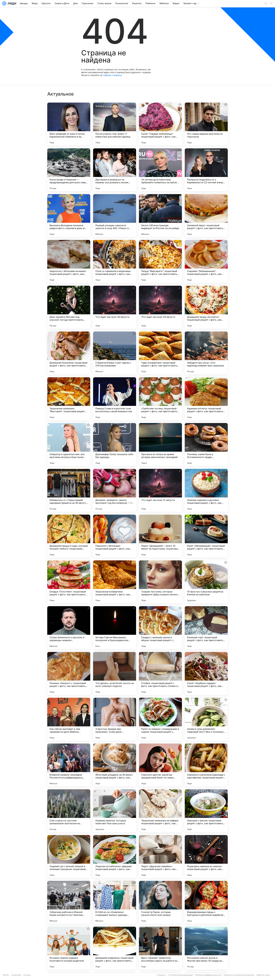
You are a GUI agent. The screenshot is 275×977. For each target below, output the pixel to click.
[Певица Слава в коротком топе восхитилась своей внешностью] (114, 398)
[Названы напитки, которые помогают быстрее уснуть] (114, 810)
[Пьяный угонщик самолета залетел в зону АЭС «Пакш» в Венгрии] (114, 215)
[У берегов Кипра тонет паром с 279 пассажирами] (114, 352)
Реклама (27, 975)
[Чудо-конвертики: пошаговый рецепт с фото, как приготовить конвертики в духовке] (160, 352)
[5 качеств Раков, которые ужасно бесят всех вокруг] (160, 902)
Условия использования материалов (239, 975)
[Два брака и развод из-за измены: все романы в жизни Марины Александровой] (114, 169)
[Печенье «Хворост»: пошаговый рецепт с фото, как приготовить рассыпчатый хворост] (68, 673)
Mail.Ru (6, 975)
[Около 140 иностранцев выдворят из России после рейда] (160, 215)
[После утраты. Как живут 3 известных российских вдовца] (114, 124)
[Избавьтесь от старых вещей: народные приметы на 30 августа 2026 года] (68, 490)
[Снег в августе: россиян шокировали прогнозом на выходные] (68, 810)
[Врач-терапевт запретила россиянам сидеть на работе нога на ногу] (160, 948)
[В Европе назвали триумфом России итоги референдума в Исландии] (68, 765)
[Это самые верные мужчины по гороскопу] (206, 124)
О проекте (161, 975)
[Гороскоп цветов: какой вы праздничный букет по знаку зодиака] (160, 765)
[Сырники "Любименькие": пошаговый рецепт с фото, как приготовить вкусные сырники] (206, 261)
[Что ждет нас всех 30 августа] (114, 307)
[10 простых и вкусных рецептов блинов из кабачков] (206, 581)
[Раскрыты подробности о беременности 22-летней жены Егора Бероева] (206, 169)
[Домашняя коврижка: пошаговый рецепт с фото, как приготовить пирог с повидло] (114, 948)
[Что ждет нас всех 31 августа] (160, 490)
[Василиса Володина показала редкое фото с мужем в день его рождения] (68, 215)
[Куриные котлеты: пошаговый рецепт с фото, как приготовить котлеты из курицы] (206, 398)
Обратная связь (263, 975)
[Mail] (4, 3)
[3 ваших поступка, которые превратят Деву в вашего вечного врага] (160, 581)
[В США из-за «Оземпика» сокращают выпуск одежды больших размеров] (114, 902)
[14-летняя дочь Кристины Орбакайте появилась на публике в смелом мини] (160, 169)
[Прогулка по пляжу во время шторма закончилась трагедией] (160, 444)
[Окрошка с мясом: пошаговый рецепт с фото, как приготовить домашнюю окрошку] (206, 810)
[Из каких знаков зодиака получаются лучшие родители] (68, 948)
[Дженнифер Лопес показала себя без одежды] (114, 444)
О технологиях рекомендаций (180, 975)
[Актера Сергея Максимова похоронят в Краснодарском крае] (114, 627)
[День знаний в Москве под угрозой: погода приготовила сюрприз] (68, 307)
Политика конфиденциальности (208, 975)
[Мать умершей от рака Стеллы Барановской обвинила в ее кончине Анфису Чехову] (68, 124)
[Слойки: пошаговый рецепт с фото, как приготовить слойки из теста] (160, 673)
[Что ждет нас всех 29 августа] (160, 307)
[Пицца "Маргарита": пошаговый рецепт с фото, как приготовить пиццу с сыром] (160, 261)
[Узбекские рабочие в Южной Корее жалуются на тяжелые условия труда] (68, 902)
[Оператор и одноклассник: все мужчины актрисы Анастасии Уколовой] (68, 444)
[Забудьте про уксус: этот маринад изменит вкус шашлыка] (206, 352)
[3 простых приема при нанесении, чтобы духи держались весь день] (114, 719)
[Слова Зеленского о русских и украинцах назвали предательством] (68, 627)
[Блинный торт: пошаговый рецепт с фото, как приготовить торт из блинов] (206, 627)
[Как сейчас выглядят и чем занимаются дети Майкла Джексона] (68, 719)
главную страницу (112, 75)
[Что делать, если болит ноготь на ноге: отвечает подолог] (114, 673)
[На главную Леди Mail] (11, 3)
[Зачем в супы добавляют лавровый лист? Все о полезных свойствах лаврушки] (206, 719)
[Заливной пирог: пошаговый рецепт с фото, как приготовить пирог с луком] (206, 215)
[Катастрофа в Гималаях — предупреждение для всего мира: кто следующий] (68, 169)
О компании (16, 975)
